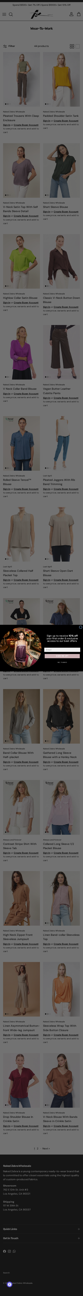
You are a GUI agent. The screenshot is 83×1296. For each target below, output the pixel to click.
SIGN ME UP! (62, 656)
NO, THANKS (62, 662)
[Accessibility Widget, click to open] (9, 1284)
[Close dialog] (80, 627)
